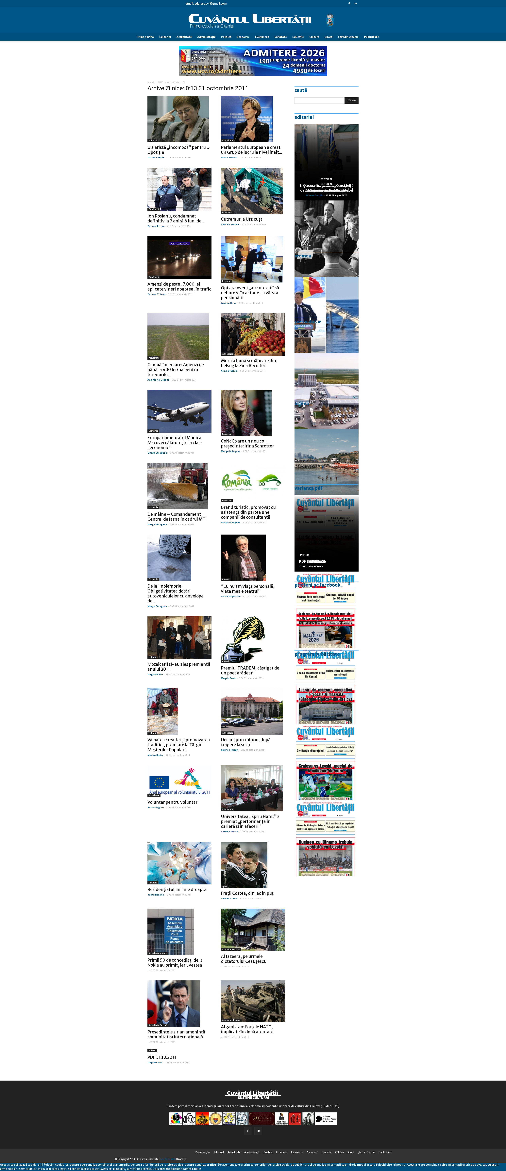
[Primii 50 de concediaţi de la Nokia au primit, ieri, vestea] (179, 932)
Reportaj (226, 281)
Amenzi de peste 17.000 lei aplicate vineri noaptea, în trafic (179, 286)
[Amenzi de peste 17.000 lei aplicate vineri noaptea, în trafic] (179, 257)
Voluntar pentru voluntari (173, 802)
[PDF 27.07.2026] (327, 838)
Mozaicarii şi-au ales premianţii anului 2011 (178, 667)
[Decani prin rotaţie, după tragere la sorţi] (253, 711)
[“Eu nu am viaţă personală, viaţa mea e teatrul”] (253, 558)
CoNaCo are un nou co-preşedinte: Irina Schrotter (247, 443)
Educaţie (298, 37)
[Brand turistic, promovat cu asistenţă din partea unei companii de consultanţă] (253, 482)
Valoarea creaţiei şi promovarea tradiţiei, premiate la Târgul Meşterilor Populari (178, 744)
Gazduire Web (168, 1159)
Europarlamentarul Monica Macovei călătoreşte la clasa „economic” (175, 442)
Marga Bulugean (157, 452)
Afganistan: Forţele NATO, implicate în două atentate (247, 1029)
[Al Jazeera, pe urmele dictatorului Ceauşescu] (253, 930)
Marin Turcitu (229, 157)
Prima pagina (145, 37)
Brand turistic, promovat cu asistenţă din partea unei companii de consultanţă (248, 512)
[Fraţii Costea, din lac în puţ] (253, 865)
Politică (226, 37)
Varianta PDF (309, 488)
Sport (328, 37)
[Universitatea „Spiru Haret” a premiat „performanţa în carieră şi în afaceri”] (253, 788)
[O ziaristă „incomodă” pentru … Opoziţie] (179, 119)
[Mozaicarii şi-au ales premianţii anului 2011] (179, 637)
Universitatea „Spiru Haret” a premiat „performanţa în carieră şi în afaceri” (250, 821)
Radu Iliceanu (155, 894)
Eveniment (262, 37)
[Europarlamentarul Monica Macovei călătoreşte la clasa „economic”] (179, 411)
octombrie (173, 82)
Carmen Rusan (156, 226)
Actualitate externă (158, 1025)
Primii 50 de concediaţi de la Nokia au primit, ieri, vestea (175, 962)
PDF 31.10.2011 (161, 1057)
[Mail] (356, 3)
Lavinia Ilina (228, 302)
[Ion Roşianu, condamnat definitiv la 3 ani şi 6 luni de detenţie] (179, 189)
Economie (243, 37)
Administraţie (206, 37)
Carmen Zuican (230, 224)
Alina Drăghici (229, 370)
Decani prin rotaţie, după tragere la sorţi (246, 742)
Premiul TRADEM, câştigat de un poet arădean (250, 670)
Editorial (165, 37)
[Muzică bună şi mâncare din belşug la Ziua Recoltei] (253, 334)
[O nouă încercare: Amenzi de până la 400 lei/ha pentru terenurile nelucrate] (179, 336)
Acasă (150, 82)
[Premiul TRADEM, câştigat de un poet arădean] (253, 639)
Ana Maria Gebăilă (158, 379)
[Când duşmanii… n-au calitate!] (327, 391)
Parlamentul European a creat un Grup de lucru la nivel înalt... (251, 150)
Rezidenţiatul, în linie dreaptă (177, 889)
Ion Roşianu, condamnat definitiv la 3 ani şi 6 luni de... (175, 218)
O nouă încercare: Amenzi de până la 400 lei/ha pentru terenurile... (175, 369)
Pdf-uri (152, 1050)
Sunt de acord (211, 1169)
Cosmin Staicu (229, 898)
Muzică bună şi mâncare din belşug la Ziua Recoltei (248, 363)
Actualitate (184, 37)
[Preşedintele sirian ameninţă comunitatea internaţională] (179, 1003)
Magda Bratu (155, 674)
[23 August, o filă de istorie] (327, 238)
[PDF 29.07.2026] (327, 762)
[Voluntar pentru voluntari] (179, 781)
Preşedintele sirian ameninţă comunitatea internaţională (176, 1034)
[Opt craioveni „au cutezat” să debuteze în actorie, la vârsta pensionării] (253, 259)
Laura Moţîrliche (231, 596)
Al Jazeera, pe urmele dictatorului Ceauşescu (243, 959)
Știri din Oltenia (348, 37)
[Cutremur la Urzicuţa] (253, 191)
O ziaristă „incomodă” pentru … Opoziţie (179, 150)
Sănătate (281, 37)
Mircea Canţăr (155, 157)
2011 (160, 82)
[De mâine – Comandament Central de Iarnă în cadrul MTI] (179, 486)
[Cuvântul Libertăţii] (253, 20)
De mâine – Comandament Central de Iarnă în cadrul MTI (177, 517)
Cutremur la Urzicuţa (242, 219)
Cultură (314, 37)
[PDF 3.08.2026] (327, 686)
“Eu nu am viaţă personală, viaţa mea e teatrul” (248, 589)
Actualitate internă (158, 953)
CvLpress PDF (154, 1062)
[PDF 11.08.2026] (327, 610)
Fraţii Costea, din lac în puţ (247, 893)
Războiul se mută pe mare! (326, 190)
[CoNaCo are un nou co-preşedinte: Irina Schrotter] (253, 413)
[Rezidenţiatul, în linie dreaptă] (179, 863)
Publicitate (371, 37)
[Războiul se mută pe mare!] (327, 467)
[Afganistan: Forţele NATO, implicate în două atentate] (253, 1001)
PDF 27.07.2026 (312, 561)
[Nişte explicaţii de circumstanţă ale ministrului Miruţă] (327, 315)
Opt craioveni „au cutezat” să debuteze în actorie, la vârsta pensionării (250, 292)
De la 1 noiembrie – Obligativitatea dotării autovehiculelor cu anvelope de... (175, 593)
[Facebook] (349, 3)
